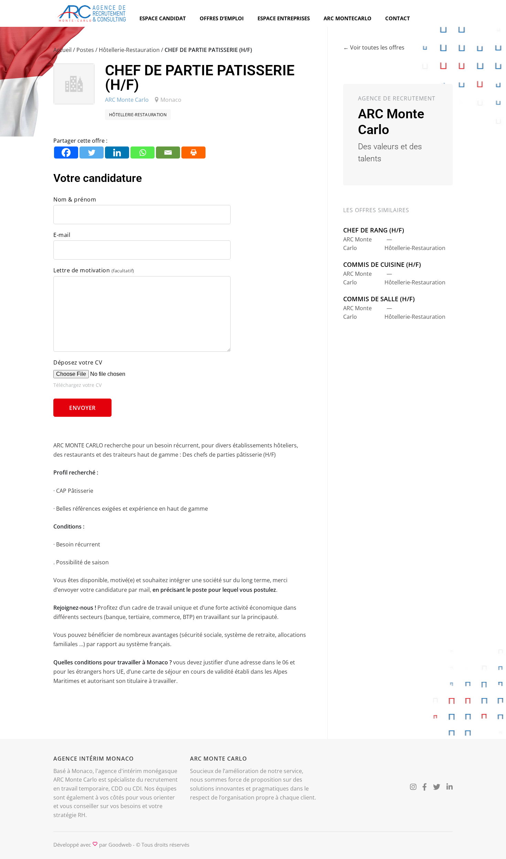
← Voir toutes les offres (373, 47)
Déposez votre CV (77, 362)
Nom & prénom (74, 199)
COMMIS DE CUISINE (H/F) (382, 264)
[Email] (168, 152)
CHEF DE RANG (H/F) (373, 230)
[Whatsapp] (142, 152)
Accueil (62, 50)
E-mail (61, 235)
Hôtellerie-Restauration (129, 50)
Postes (85, 50)
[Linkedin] (117, 152)
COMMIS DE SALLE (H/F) (379, 299)
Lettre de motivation (93, 270)
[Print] (193, 152)
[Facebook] (66, 152)
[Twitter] (92, 152)
